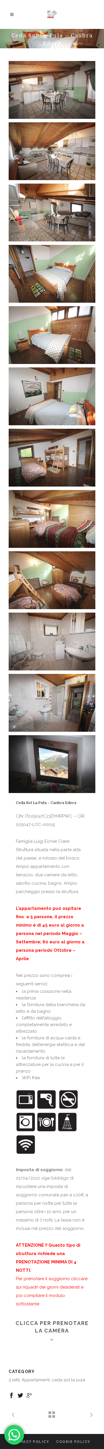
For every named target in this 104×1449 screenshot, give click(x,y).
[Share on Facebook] (11, 1395)
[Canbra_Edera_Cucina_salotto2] (52, 90)
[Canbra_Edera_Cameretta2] (52, 519)
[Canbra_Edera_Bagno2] (52, 641)
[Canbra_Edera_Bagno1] (52, 703)
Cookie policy (73, 1442)
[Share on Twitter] (20, 1395)
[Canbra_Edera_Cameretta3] (52, 458)
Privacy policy (31, 1442)
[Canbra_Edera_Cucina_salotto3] (52, 212)
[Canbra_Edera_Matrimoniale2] (52, 274)
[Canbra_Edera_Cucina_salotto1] (52, 151)
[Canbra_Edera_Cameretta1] (52, 580)
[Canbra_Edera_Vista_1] (52, 764)
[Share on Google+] (29, 1395)
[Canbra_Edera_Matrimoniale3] (52, 396)
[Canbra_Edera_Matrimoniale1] (52, 335)
